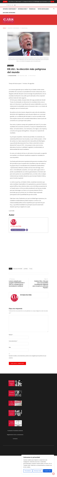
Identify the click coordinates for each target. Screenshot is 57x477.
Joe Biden (26, 268)
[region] (37, 464)
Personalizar (28, 470)
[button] (51, 1)
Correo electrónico (13, 341)
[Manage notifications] (53, 474)
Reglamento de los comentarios (15, 434)
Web (10, 347)
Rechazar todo (37, 470)
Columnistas (24, 28)
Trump (30, 268)
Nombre (11, 334)
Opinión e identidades (9, 9)
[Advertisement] (28, 250)
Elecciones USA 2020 (17, 268)
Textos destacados (43, 9)
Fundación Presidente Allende (15, 430)
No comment (32, 75)
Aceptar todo (47, 470)
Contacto (15, 438)
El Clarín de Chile (12, 75)
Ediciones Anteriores (9, 12)
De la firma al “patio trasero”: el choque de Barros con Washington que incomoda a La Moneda (31, 1)
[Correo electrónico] (27, 230)
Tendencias (32, 9)
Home (4, 28)
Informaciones (22, 9)
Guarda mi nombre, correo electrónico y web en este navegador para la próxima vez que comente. (27, 356)
